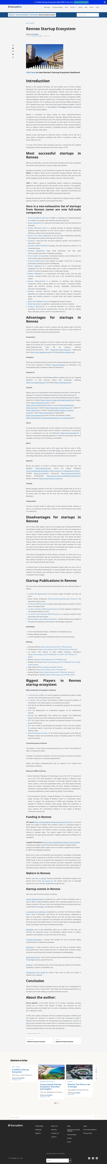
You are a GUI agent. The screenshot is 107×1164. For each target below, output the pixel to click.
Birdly (42, 907)
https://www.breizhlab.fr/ (69, 433)
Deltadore (32, 246)
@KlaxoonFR (40, 281)
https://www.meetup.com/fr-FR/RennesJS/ (51, 659)
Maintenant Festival (33, 957)
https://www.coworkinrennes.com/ (39, 405)
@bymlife (47, 236)
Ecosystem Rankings (57, 7)
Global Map (47, 7)
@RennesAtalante (50, 619)
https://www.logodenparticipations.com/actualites (62, 842)
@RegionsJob (42, 301)
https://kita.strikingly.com (65, 352)
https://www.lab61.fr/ (46, 413)
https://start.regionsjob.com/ (41, 352)
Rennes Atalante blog (35, 619)
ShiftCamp (30, 947)
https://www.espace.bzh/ (35, 415)
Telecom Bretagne (58, 365)
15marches (32, 604)
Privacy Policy (87, 1133)
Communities (71, 1135)
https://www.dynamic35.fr (71, 473)
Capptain (31, 241)
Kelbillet (31, 274)
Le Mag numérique (35, 609)
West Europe (34, 15)
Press (69, 1142)
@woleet (37, 304)
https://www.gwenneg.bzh (36, 382)
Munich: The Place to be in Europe (79, 1085)
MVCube (31, 715)
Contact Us (55, 1133)
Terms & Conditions (90, 1130)
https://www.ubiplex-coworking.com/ (58, 408)
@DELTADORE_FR (42, 246)
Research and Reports (22, 15)
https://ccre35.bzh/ (41, 473)
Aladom (31, 223)
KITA (29, 725)
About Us (54, 1126)
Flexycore (32, 261)
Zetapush (31, 306)
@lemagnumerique (49, 609)
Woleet (30, 304)
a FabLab (42, 878)
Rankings (38, 1130)
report (64, 107)
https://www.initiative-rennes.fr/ (50, 478)
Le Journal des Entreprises (37, 614)
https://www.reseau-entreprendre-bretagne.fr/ (63, 476)
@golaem (38, 266)
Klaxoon (31, 281)
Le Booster (32, 700)
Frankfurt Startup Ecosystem (20, 1071)
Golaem (31, 266)
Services (72, 7)
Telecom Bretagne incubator (38, 733)
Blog (86, 7)
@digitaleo (40, 251)
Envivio (31, 256)
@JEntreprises (53, 614)
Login (85, 1126)
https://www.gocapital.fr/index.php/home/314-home (53, 822)
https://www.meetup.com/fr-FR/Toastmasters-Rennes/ (57, 649)
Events (69, 1138)
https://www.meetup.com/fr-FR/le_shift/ (60, 675)
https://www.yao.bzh (43, 468)
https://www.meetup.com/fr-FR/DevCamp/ (56, 647)
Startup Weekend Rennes (35, 899)
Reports (80, 7)
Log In (97, 7)
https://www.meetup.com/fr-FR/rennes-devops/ (57, 672)
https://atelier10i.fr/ (33, 410)
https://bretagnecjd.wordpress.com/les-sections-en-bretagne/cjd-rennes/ (53, 471)
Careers (53, 1137)
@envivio (37, 256)
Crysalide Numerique (33, 940)
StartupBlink (35, 34)
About (66, 7)
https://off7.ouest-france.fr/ (60, 350)
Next (55, 1103)
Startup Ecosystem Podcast (73, 1130)
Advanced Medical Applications (39, 218)
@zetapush (40, 306)
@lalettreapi (42, 594)
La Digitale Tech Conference (36, 912)
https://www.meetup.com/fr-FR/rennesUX (50, 670)
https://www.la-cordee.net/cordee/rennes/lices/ (57, 400)
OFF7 (30, 720)
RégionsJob (32, 301)
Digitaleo (32, 251)
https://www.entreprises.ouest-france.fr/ (63, 599)
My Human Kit (47, 881)
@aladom (37, 223)
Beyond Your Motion (35, 236)
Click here (30, 72)
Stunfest (29, 965)
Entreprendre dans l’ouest (35, 972)
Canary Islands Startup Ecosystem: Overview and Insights (50, 1086)
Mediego (32, 291)
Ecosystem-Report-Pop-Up (34, 1033)
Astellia (31, 228)
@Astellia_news (40, 228)
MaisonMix (30, 929)
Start (29, 710)
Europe (70, 1081)
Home (13, 15)
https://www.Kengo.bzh (62, 382)
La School (31, 695)
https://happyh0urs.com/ (40, 403)
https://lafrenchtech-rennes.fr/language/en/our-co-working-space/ (50, 418)
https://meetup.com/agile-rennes (50, 667)
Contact (91, 7)
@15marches (41, 604)
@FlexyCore (40, 261)
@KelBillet (38, 274)
